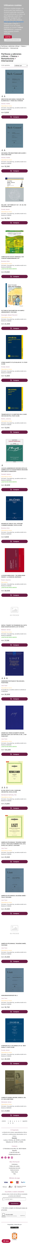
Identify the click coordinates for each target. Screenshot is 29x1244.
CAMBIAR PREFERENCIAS (12, 40)
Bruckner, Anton (5, 261)
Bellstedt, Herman (6, 629)
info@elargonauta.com (14, 1154)
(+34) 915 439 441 (14, 1152)
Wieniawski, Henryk (6, 1102)
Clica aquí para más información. (14, 22)
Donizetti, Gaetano (6, 474)
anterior (4, 1121)
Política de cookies (14, 1166)
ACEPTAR (7, 37)
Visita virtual (14, 1172)
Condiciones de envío (14, 1168)
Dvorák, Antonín (5, 209)
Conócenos (14, 1164)
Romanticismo (4, 48)
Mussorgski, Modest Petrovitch (9, 315)
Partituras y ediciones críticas (10, 46)
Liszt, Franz (4, 685)
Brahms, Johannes (6, 418)
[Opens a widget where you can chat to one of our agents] (6, 1241)
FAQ (14, 1173)
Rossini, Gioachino (6, 580)
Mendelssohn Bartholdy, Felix (9, 794)
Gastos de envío (14, 1170)
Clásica (23, 46)
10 (12, 1123)
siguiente (24, 1121)
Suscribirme (14, 1203)
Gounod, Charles (5, 103)
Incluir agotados (5, 65)
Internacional (14, 48)
